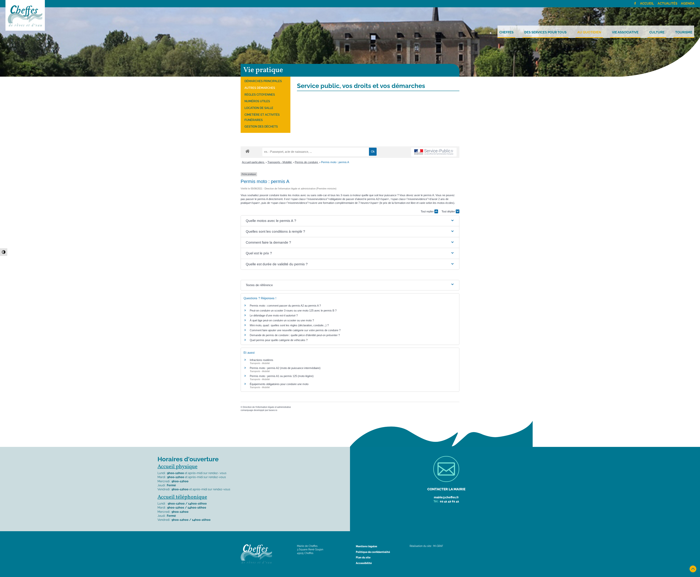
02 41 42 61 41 (449, 501)
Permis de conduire (307, 162)
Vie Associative (625, 32)
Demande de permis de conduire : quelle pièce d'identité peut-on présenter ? (295, 335)
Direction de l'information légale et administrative (267, 407)
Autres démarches (259, 88)
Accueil (647, 3)
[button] (350, 221)
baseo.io (273, 410)
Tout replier (427, 211)
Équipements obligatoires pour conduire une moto (279, 384)
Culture (656, 32)
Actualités (667, 3)
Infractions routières (261, 359)
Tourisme (683, 32)
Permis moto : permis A (335, 162)
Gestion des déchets (261, 126)
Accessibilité (364, 563)
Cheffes (506, 32)
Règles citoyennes (259, 94)
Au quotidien (589, 32)
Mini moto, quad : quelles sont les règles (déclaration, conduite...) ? (289, 325)
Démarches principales (263, 81)
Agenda (688, 3)
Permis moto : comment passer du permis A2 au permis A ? (285, 305)
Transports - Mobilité (279, 162)
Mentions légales (366, 546)
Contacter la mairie (446, 489)
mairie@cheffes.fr (446, 497)
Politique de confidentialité (373, 552)
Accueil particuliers (253, 162)
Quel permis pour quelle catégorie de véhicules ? (279, 340)
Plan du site (363, 557)
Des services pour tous (545, 32)
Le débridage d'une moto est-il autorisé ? (274, 315)
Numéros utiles (257, 101)
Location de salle (258, 108)
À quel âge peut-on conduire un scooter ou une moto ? (282, 320)
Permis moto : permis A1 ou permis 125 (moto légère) (282, 376)
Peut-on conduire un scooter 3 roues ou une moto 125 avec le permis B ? (293, 310)
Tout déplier (449, 211)
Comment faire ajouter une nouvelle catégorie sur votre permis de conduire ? (295, 330)
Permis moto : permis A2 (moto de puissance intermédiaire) (285, 368)
